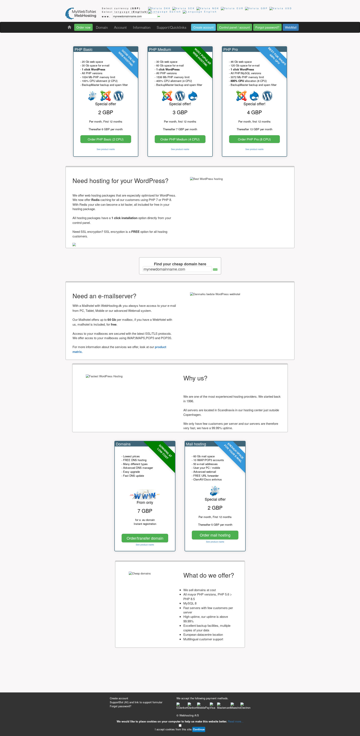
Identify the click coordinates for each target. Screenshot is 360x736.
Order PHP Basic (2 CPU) (106, 139)
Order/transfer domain (145, 538)
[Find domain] (159, 16)
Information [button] (141, 27)
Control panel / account (234, 27)
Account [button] (120, 27)
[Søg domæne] (215, 269)
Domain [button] (102, 27)
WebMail (290, 27)
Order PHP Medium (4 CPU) (180, 139)
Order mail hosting (215, 535)
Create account (203, 27)
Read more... (236, 721)
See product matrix (106, 149)
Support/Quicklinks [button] (171, 27)
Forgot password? (267, 27)
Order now (83, 27)
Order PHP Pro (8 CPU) (254, 139)
